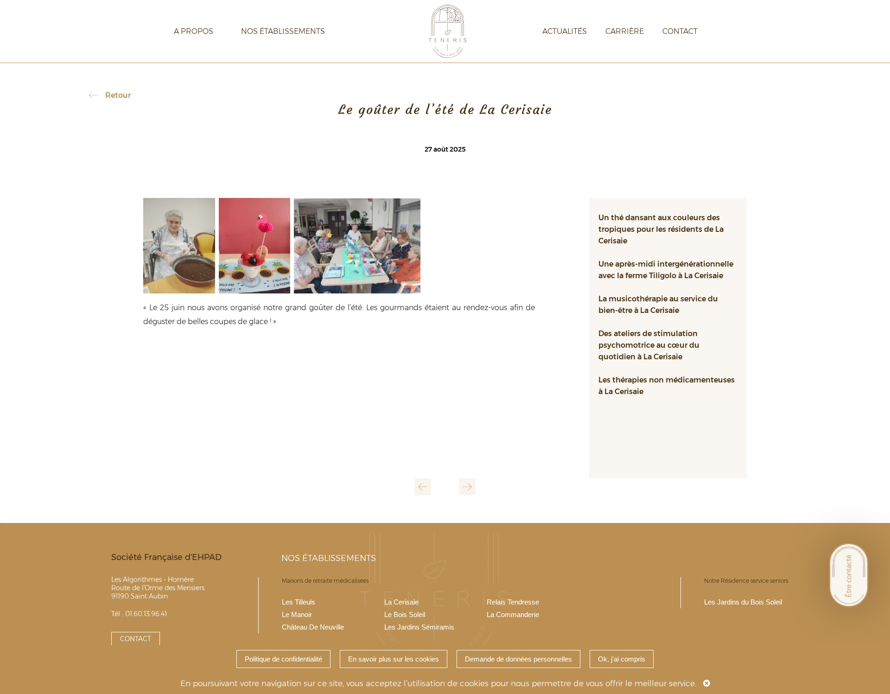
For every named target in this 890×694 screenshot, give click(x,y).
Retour (118, 95)
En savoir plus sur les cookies (393, 659)
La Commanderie (513, 614)
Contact (680, 31)
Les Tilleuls (298, 602)
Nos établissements (283, 31)
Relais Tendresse (513, 602)
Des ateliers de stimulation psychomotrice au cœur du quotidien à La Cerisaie (648, 345)
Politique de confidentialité (283, 659)
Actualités (564, 31)
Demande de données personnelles (518, 659)
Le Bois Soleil (404, 614)
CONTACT (135, 639)
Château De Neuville (313, 627)
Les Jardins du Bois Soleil (743, 602)
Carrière (624, 31)
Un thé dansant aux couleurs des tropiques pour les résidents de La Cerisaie (661, 229)
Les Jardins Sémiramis (419, 627)
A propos (193, 31)
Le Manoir (297, 614)
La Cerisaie (401, 602)
